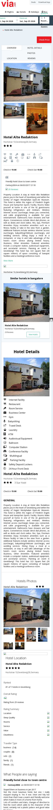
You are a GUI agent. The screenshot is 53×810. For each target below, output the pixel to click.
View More (8, 260)
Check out (23, 18)
